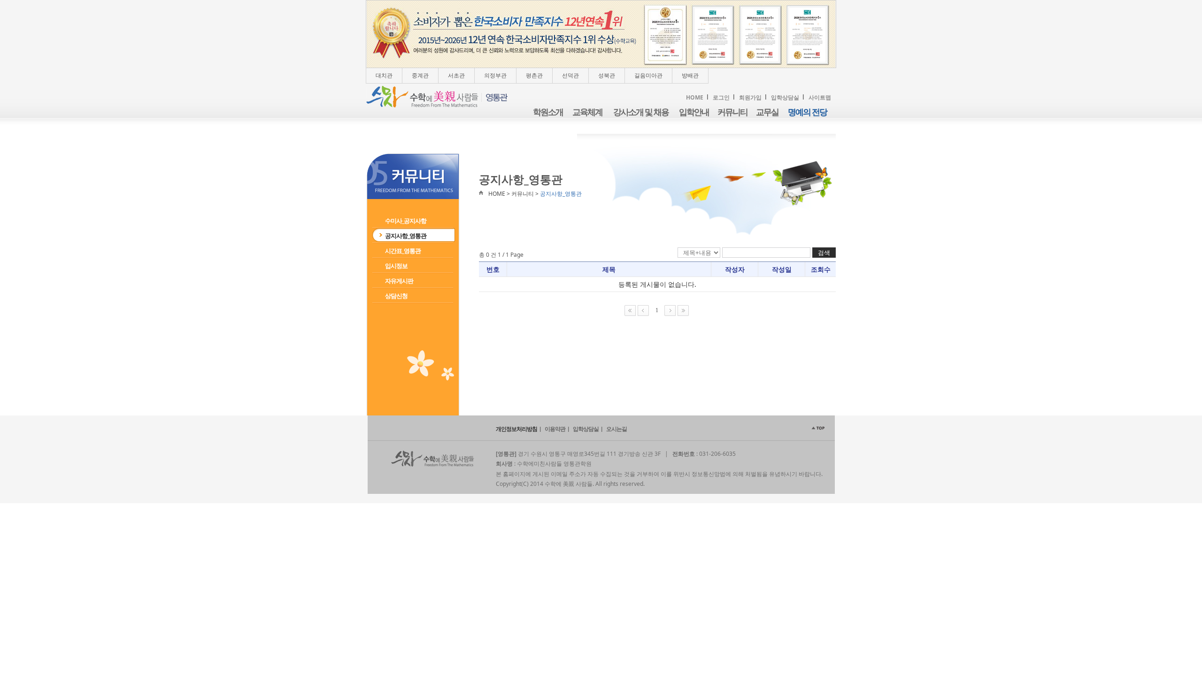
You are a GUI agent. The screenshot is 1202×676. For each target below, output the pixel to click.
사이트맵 (820, 97)
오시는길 (616, 429)
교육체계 (587, 112)
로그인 (721, 97)
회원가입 (750, 97)
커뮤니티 (732, 112)
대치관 (384, 75)
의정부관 (495, 75)
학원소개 (548, 112)
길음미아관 (648, 75)
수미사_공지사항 (405, 220)
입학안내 (694, 112)
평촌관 (534, 75)
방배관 (690, 75)
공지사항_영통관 (405, 235)
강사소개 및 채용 (641, 112)
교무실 (767, 112)
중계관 (420, 75)
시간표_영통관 (403, 250)
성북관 (606, 75)
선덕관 (570, 75)
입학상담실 (785, 97)
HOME (694, 97)
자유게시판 (399, 281)
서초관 (456, 75)
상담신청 (396, 296)
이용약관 (555, 429)
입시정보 (396, 265)
